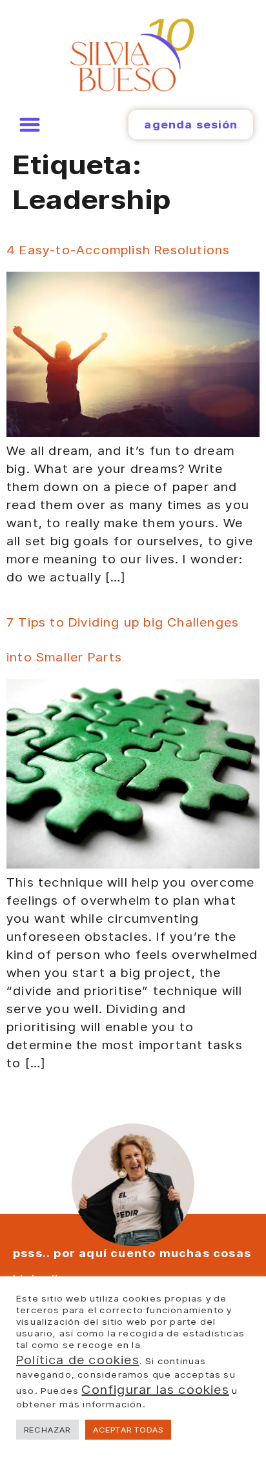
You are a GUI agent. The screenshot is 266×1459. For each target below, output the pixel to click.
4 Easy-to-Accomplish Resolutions (118, 249)
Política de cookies (77, 1359)
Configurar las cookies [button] (155, 1389)
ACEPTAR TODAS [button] (128, 1429)
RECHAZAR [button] (47, 1429)
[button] (29, 124)
